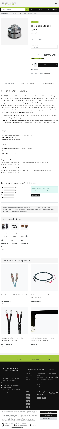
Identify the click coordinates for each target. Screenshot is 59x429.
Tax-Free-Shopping (39, 385)
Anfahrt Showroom (28, 378)
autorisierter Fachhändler (49, 358)
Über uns (28, 373)
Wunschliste (35, 69)
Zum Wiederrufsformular (42, 376)
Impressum (40, 371)
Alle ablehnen (48, 415)
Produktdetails (9, 83)
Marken (16, 13)
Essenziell (7, 423)
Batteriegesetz (29, 375)
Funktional (7, 427)
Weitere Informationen (27, 83)
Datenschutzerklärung (31, 381)
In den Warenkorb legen (47, 65)
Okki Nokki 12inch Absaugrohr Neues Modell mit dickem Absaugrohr (42, 339)
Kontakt (28, 371)
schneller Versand (6, 357)
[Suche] (27, 9)
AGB (38, 381)
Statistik (15, 423)
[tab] (9, 83)
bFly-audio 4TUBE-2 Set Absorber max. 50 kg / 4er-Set (5, 235)
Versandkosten (46, 73)
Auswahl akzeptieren (48, 418)
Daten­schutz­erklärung (29, 420)
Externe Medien (9, 425)
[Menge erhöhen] (35, 64)
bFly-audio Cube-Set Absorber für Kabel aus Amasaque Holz (24, 235)
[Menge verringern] (35, 66)
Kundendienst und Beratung (52, 372)
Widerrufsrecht (41, 373)
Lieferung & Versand (47, 83)
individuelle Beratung (19, 358)
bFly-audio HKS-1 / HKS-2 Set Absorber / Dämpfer (14, 235)
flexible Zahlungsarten (35, 358)
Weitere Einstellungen (17, 427)
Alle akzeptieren (48, 412)
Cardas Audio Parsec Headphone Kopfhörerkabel (41, 296)
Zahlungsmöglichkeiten (43, 379)
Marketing (23, 423)
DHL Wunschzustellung (22, 425)
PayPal (34, 425)
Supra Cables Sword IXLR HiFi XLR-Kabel (14, 295)
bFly (21, 13)
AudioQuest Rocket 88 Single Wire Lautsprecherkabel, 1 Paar (12, 339)
